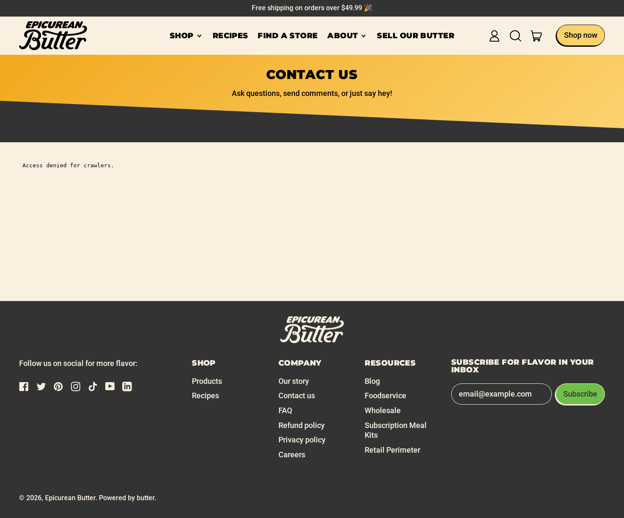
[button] (515, 35)
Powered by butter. (127, 498)
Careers (291, 454)
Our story (293, 381)
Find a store (288, 35)
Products (207, 381)
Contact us (296, 395)
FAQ (285, 410)
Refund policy (301, 425)
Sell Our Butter (415, 35)
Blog (372, 381)
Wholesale (383, 410)
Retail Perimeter (392, 449)
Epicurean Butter (70, 498)
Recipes (230, 35)
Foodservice (385, 395)
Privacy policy (302, 439)
